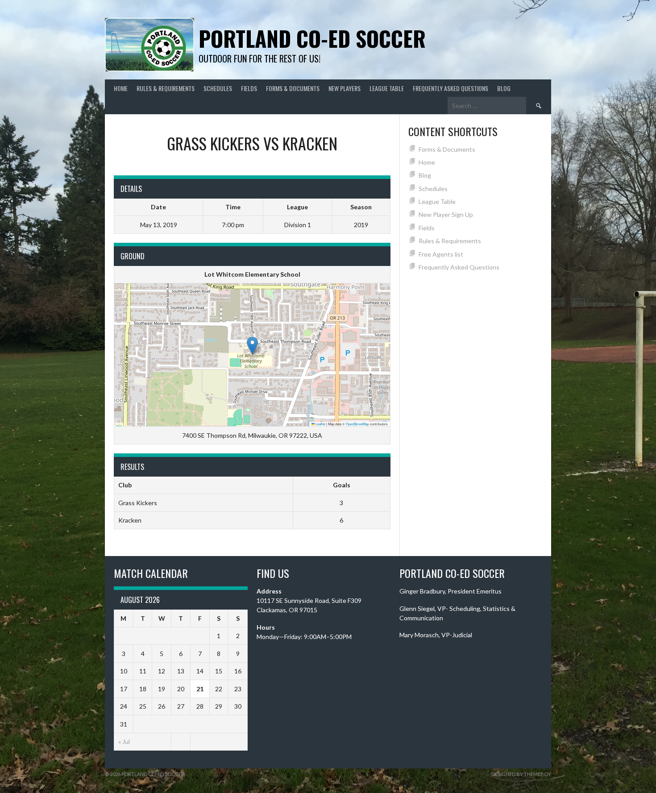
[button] (252, 345)
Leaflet (320, 423)
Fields (249, 88)
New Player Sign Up (446, 214)
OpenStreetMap (357, 423)
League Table (387, 88)
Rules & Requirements (166, 88)
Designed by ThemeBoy (521, 774)
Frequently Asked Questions (450, 88)
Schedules (217, 88)
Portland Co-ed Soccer (312, 38)
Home (121, 88)
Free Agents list (441, 254)
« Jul (124, 741)
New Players (344, 88)
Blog (504, 88)
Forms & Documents (293, 88)
